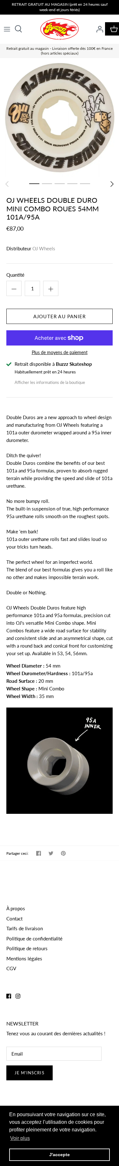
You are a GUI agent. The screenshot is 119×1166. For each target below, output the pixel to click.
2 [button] (47, 183)
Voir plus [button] (20, 1138)
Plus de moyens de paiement (60, 352)
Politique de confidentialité (34, 938)
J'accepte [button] (59, 1154)
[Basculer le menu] (7, 29)
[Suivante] (112, 184)
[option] (59, 117)
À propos (15, 908)
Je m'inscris (29, 1072)
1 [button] (34, 183)
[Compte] (98, 29)
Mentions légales (24, 958)
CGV (11, 968)
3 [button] (59, 183)
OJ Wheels (43, 248)
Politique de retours (27, 948)
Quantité (15, 275)
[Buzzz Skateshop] (59, 29)
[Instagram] (18, 996)
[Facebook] (8, 996)
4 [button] (72, 183)
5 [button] (85, 183)
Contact (14, 918)
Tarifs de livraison (24, 928)
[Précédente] (7, 184)
